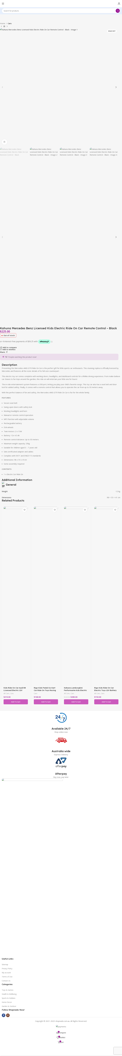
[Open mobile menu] (3, 3)
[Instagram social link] (8, 1015)
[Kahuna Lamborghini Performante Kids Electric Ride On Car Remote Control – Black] (76, 596)
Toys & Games (7, 990)
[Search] (118, 11)
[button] (2, 87)
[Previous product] (1, 26)
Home (2, 23)
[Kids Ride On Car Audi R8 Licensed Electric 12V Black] (16, 596)
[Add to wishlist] (25, 510)
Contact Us (6, 981)
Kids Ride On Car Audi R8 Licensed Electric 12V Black (15, 690)
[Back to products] (4, 26)
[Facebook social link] (6, 352)
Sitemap (5, 964)
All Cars (6, 693)
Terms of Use (7, 977)
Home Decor (7, 1002)
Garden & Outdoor (9, 1006)
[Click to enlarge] (4, 142)
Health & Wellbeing (9, 994)
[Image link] (32, 868)
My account (6, 972)
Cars (10, 23)
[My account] (119, 3)
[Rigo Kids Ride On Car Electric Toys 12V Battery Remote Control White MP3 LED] (106, 596)
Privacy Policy (7, 968)
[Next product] (7, 26)
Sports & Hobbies (8, 998)
